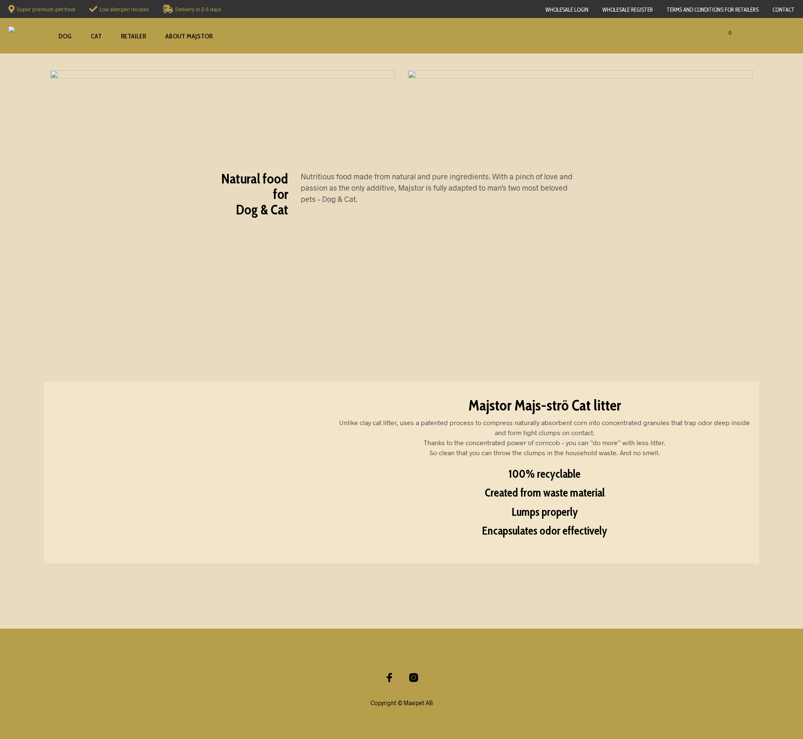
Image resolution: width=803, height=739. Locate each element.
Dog (65, 36)
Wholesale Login (566, 9)
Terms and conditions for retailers (713, 9)
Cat (96, 36)
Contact (783, 9)
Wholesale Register (627, 9)
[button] (717, 33)
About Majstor (188, 36)
